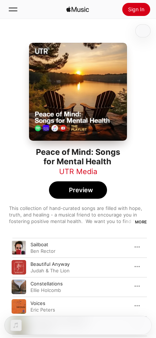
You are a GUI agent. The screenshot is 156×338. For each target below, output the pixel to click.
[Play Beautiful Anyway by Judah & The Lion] (19, 267)
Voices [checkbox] (37, 303)
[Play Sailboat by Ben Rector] (19, 247)
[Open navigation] (13, 9)
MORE (141, 221)
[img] (77, 9)
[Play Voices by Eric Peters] (19, 306)
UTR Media (78, 171)
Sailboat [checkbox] (39, 244)
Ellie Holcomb (45, 290)
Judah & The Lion (50, 270)
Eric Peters (42, 310)
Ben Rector (43, 251)
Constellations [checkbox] (46, 284)
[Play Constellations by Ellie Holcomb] (19, 287)
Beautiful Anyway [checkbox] (50, 264)
